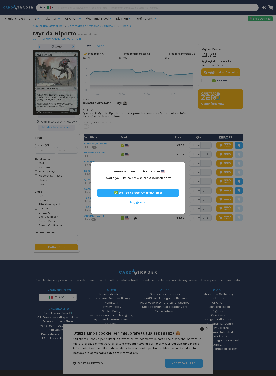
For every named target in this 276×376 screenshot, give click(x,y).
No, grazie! (138, 202)
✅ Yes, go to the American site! (138, 192)
